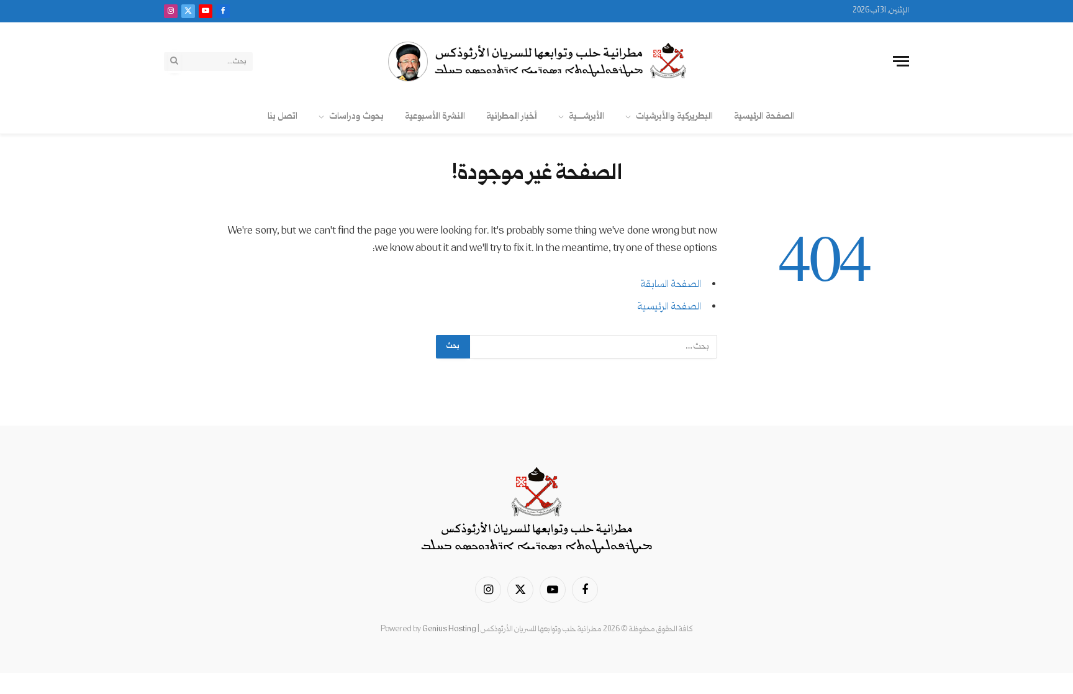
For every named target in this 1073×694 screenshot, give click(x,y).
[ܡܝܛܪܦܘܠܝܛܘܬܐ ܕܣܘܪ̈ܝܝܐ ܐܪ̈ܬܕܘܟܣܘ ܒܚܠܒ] (536, 61)
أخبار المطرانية (511, 116)
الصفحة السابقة (670, 285)
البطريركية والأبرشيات (674, 116)
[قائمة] (901, 61)
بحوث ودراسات (356, 116)
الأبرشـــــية (586, 116)
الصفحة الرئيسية (764, 116)
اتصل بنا (282, 116)
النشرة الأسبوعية (435, 116)
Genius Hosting (449, 629)
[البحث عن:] (593, 346)
